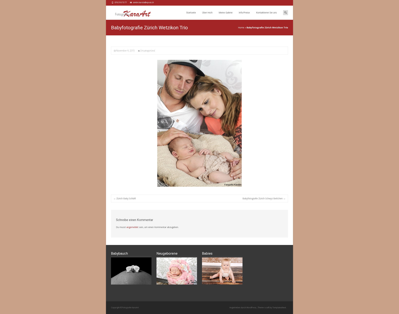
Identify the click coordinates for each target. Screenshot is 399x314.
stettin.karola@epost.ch (143, 2)
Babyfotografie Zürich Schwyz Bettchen (264, 198)
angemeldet (132, 227)
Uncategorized (147, 50)
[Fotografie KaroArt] (130, 12)
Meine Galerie (226, 12)
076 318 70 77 (121, 2)
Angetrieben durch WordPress (243, 307)
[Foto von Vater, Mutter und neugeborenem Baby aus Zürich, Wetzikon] (199, 123)
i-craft (267, 307)
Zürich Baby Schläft (125, 198)
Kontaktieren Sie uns (266, 12)
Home (241, 27)
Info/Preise (244, 12)
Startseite (191, 12)
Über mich (207, 12)
